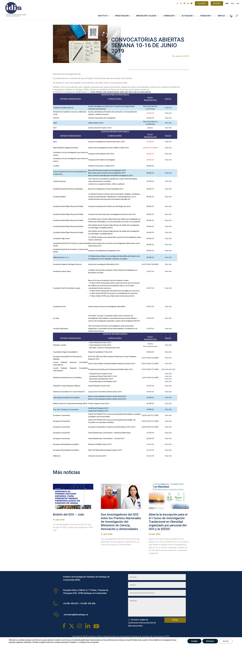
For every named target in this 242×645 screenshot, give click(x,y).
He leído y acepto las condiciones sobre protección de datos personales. (142, 623)
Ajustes (226, 641)
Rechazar (210, 641)
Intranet (217, 3)
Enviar (175, 620)
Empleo (221, 16)
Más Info (168, 108)
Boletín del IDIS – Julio (68, 514)
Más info (168, 239)
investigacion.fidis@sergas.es (76, 92)
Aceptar (194, 641)
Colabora (201, 3)
